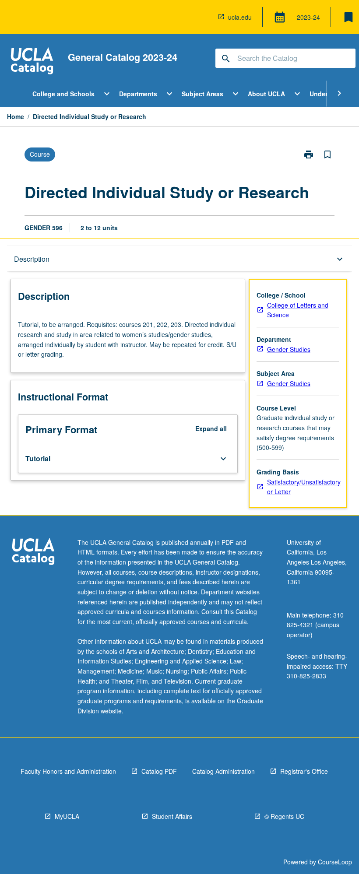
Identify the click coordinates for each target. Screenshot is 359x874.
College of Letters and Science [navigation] (297, 310)
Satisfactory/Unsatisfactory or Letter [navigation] (304, 486)
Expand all (211, 428)
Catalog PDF (159, 771)
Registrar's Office (304, 771)
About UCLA (266, 93)
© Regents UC (284, 816)
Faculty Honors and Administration (68, 771)
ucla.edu (240, 17)
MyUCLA (67, 816)
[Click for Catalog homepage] (32, 62)
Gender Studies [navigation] (288, 349)
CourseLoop (335, 861)
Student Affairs (172, 816)
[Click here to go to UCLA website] (33, 552)
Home (15, 116)
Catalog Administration (223, 771)
